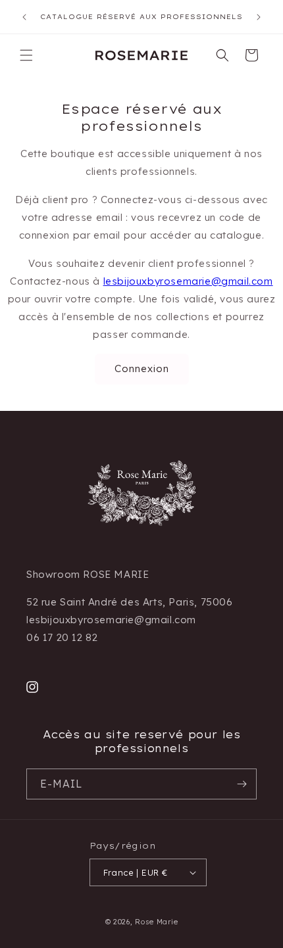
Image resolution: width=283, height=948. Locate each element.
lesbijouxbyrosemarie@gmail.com (188, 281)
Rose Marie (156, 921)
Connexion (142, 368)
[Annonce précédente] (24, 17)
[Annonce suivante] (258, 17)
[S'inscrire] (241, 784)
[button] (26, 55)
